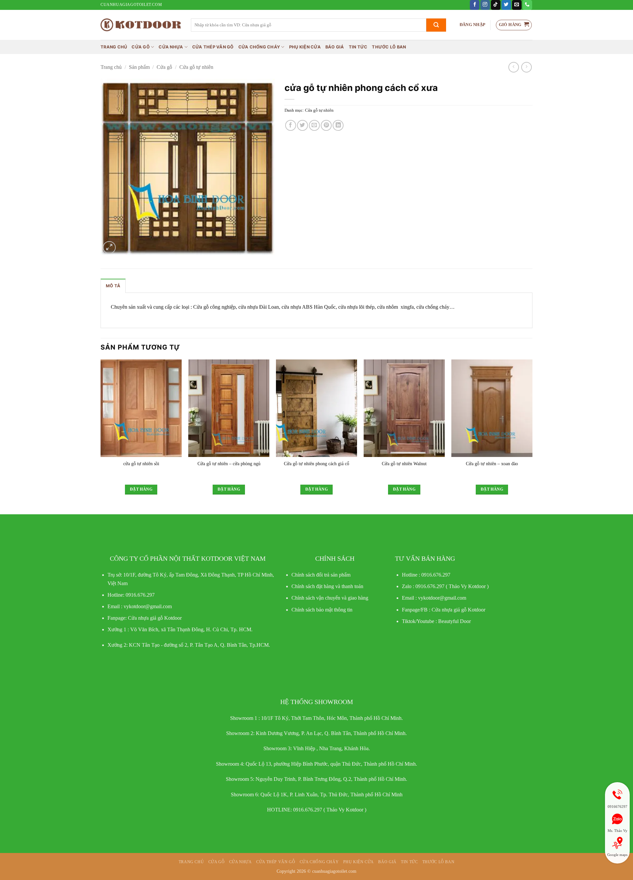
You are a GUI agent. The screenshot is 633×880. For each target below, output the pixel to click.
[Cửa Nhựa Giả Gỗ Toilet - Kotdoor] (141, 24)
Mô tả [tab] (113, 285)
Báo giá (334, 46)
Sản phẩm (139, 67)
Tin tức (358, 46)
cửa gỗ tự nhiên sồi (141, 463)
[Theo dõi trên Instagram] (485, 5)
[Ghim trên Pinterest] (326, 125)
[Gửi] (436, 25)
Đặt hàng (141, 489)
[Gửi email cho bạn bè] (314, 125)
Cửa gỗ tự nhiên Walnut (404, 463)
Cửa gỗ (141, 46)
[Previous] (101, 433)
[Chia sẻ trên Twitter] (302, 125)
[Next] (532, 433)
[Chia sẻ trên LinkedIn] (338, 125)
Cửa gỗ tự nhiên (196, 67)
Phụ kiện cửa (305, 46)
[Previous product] (526, 67)
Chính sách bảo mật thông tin (321, 609)
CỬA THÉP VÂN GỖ (213, 46)
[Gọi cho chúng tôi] (527, 5)
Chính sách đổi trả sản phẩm (320, 575)
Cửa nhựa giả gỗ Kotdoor (458, 609)
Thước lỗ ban (389, 46)
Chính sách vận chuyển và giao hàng (329, 598)
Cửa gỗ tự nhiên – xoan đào (492, 463)
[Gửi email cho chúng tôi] (517, 5)
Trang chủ (114, 46)
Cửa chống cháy (259, 46)
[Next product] (513, 67)
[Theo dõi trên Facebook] (474, 5)
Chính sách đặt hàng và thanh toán (327, 586)
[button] (472, 25)
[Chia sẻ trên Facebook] (290, 125)
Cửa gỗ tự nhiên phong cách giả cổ (316, 463)
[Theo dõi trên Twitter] (506, 5)
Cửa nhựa (171, 46)
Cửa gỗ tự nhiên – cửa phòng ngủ (228, 463)
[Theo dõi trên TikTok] (495, 5)
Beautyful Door (454, 621)
